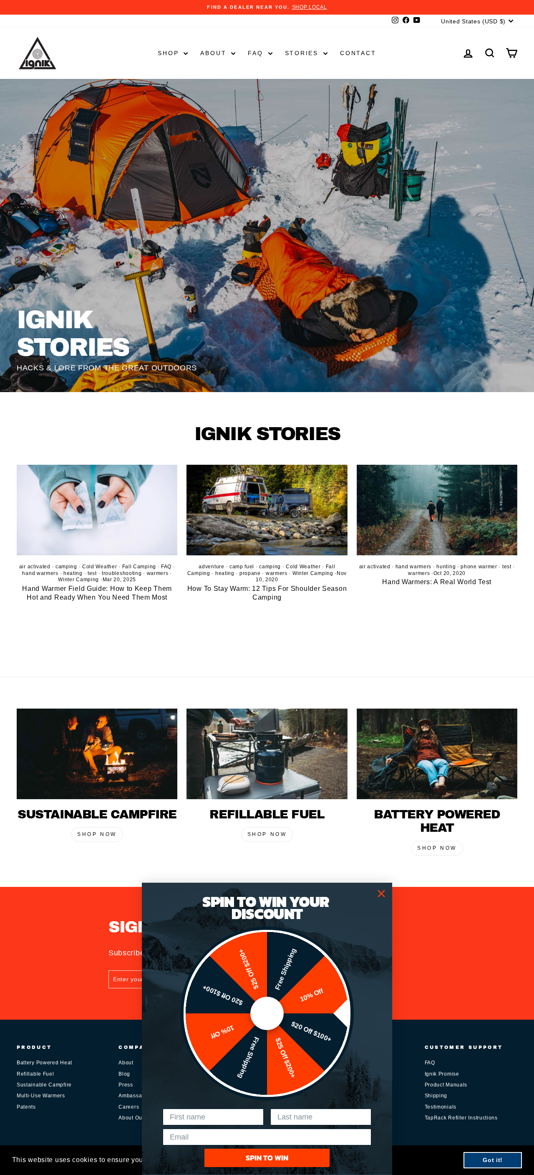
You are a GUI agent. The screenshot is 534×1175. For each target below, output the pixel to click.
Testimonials (440, 1107)
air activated (34, 567)
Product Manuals (446, 1085)
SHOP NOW (97, 834)
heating (73, 573)
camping (66, 567)
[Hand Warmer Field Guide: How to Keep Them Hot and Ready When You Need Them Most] (97, 510)
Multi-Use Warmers (41, 1096)
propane (250, 573)
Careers (128, 1107)
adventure (211, 567)
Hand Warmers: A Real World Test (436, 581)
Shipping (436, 1096)
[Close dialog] (381, 893)
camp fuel (241, 567)
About (214, 53)
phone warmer (479, 567)
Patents (26, 1107)
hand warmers (40, 573)
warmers (158, 573)
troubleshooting (122, 573)
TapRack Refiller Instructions (461, 1118)
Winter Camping (78, 579)
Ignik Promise (442, 1074)
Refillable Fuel (35, 1074)
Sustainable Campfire (44, 1085)
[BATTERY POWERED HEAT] (437, 754)
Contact (358, 53)
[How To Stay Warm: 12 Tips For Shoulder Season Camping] (266, 510)
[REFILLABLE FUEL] (266, 754)
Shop (169, 53)
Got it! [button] (493, 1160)
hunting (446, 567)
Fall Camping (139, 567)
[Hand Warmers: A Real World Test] (437, 510)
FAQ (257, 53)
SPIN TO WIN (267, 1157)
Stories (303, 53)
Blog (124, 1074)
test (92, 573)
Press (125, 1085)
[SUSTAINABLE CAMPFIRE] (97, 754)
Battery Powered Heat (44, 1063)
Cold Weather (99, 567)
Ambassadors (135, 1096)
